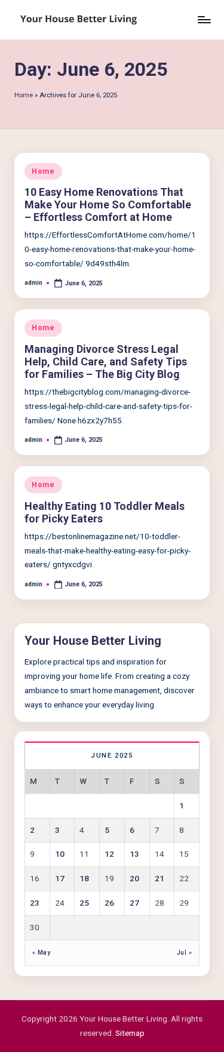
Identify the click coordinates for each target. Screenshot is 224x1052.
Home (23, 95)
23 (34, 903)
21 (159, 878)
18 (84, 878)
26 (109, 903)
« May (41, 952)
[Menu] (204, 19)
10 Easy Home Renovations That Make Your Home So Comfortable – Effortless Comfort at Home (107, 204)
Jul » (184, 952)
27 (134, 903)
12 (109, 854)
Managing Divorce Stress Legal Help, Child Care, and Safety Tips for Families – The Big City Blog (105, 361)
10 (60, 854)
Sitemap (130, 1033)
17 (60, 878)
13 (134, 854)
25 (84, 903)
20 (134, 878)
